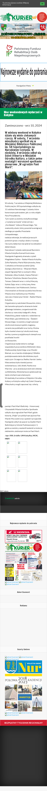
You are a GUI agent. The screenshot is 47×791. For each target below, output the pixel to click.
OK (42, 4)
